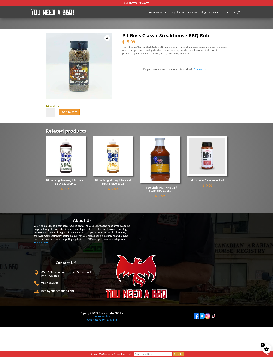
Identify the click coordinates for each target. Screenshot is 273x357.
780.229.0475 (50, 283)
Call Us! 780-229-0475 (136, 3)
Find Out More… (43, 242)
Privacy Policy (102, 316)
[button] (107, 38)
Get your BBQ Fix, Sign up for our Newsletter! (110, 354)
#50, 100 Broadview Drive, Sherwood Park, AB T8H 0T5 (66, 274)
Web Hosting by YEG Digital (102, 319)
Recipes (192, 12)
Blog (203, 12)
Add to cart (69, 112)
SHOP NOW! (156, 12)
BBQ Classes (177, 12)
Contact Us (229, 12)
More (212, 12)
